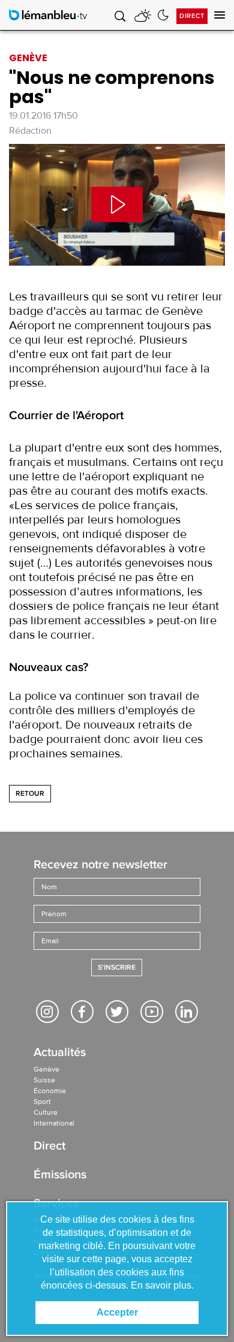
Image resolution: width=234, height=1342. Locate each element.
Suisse (44, 1080)
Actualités (60, 1053)
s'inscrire (117, 967)
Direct (192, 16)
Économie (50, 1091)
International (54, 1123)
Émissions (60, 1175)
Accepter (117, 1312)
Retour (30, 793)
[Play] (117, 205)
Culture (46, 1112)
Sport (42, 1101)
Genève (46, 1069)
